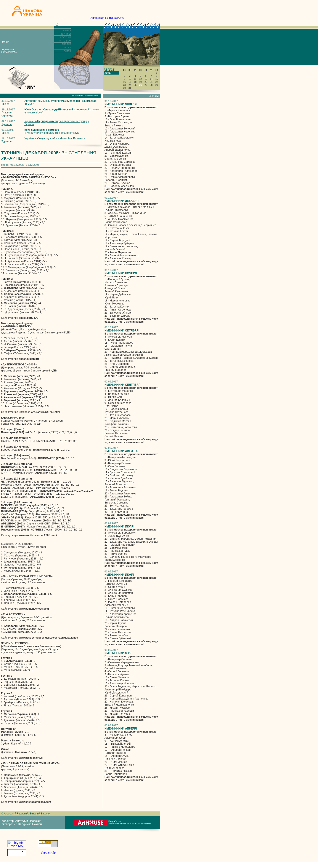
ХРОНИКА (66, 30)
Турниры (7, 124)
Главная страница (7, 114)
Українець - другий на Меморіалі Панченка (54, 138)
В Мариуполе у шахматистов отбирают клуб (51, 131)
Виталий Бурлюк (40, 813)
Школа (6, 103)
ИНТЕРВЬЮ (65, 41)
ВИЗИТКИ (66, 44)
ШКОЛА (67, 48)
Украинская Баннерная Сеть (107, 17)
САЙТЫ (67, 51)
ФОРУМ (5, 42)
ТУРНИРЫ (66, 34)
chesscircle (48, 852)
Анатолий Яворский (16, 813)
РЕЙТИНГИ (65, 37)
